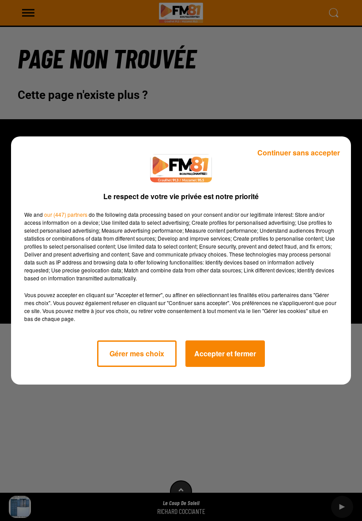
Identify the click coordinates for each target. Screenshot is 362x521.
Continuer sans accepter (298, 152)
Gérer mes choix (136, 353)
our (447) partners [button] (65, 214)
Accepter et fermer (225, 353)
